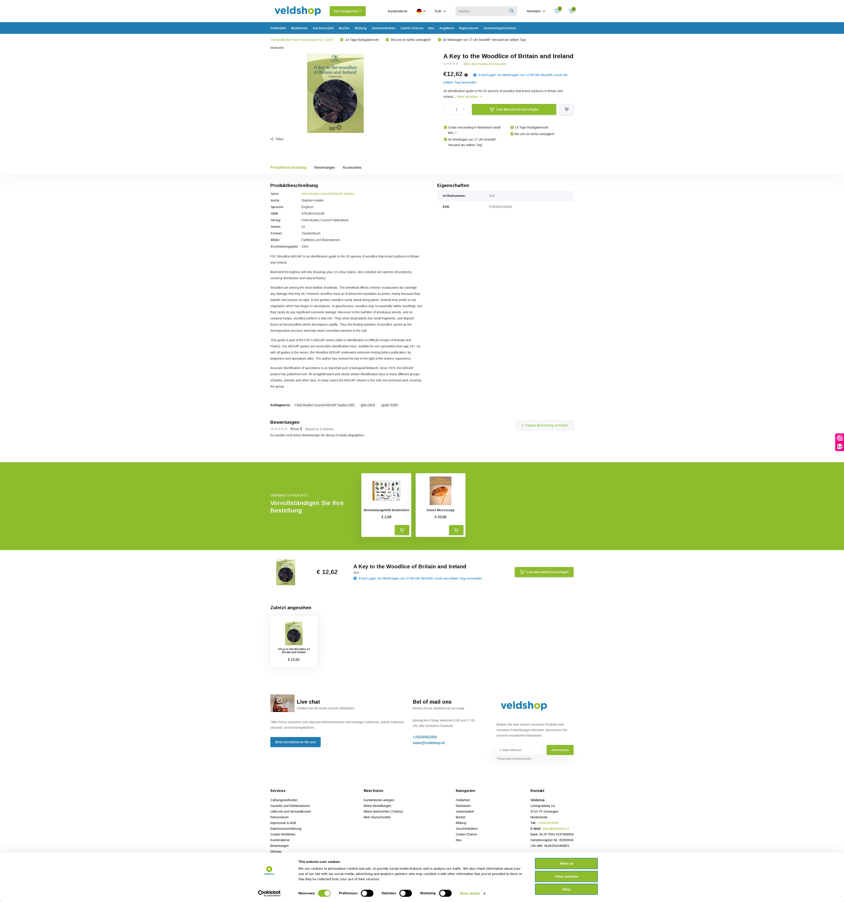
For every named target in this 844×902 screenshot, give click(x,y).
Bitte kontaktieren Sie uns (295, 742)
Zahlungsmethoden (284, 800)
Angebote (446, 28)
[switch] (367, 893)
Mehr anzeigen (468, 96)
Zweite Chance (411, 28)
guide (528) (390, 405)
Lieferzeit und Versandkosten (290, 811)
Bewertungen (324, 167)
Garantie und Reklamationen (290, 806)
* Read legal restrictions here (514, 758)
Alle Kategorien (346, 11)
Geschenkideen (383, 28)
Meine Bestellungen (377, 806)
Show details (470, 893)
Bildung (361, 28)
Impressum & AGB (283, 823)
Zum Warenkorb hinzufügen (517, 109)
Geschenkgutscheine (500, 28)
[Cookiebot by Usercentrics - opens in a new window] (269, 893)
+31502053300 (425, 737)
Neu (431, 28)
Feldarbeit (278, 28)
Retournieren (279, 817)
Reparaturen (468, 28)
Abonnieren (560, 750)
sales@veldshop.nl (428, 743)
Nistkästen (299, 28)
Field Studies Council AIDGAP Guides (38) (324, 405)
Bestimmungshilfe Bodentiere (386, 510)
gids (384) (368, 405)
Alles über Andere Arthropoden (485, 64)
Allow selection (566, 876)
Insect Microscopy (441, 510)
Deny (566, 889)
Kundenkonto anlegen (379, 800)
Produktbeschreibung (288, 167)
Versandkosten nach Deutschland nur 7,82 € (302, 40)
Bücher (344, 28)
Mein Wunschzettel (377, 817)
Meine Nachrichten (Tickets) (383, 811)
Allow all (566, 863)
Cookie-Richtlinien (282, 834)
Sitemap (276, 851)
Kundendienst (397, 11)
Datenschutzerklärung (285, 828)
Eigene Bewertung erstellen (547, 425)
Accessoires (352, 167)
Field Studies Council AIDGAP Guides (328, 194)
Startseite (277, 47)
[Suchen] (511, 11)
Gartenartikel (323, 28)
